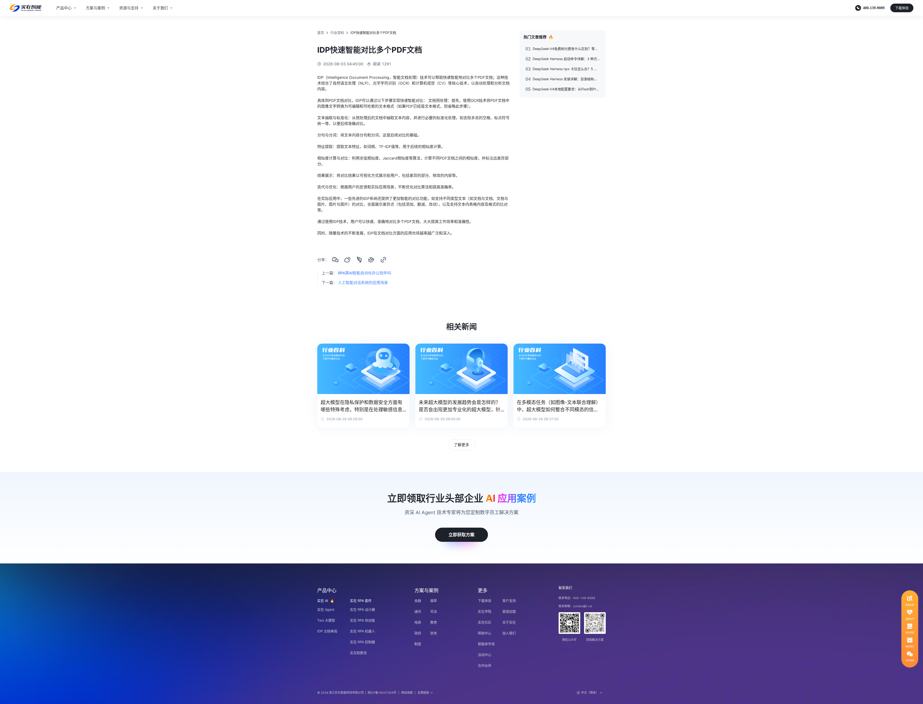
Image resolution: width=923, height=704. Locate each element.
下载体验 (902, 8)
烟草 (433, 601)
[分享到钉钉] (359, 259)
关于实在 (509, 622)
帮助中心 (484, 633)
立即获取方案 (461, 534)
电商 (417, 622)
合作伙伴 (484, 665)
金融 (417, 601)
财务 (433, 633)
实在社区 (484, 622)
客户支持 (509, 601)
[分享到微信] (335, 259)
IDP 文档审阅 (327, 631)
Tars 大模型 (326, 620)
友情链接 (423, 692)
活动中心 (484, 655)
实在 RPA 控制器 (362, 642)
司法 (433, 611)
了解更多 (461, 444)
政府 (417, 633)
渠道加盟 (509, 611)
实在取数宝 (358, 653)
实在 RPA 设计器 (362, 609)
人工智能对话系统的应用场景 (363, 282)
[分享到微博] (347, 259)
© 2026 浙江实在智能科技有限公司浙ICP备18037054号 (356, 692)
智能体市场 (486, 644)
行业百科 (337, 33)
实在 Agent (325, 609)
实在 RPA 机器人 (362, 631)
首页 (320, 33)
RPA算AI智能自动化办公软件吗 (364, 273)
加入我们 (509, 633)
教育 (433, 622)
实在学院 (484, 611)
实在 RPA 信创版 (362, 620)
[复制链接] (383, 259)
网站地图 (407, 692)
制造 (417, 644)
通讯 (417, 611)
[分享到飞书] (371, 259)
